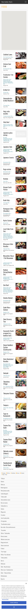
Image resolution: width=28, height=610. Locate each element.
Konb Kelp (6, 200)
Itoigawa (4, 521)
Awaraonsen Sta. (7, 68)
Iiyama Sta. (6, 367)
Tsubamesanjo (5, 524)
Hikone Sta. (6, 79)
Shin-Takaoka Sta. (7, 140)
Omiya (3, 485)
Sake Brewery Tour (7, 320)
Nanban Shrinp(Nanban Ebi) (7, 272)
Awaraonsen (5, 545)
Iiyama (3, 515)
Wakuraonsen (5, 539)
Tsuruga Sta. (6, 105)
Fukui (2, 548)
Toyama (3, 530)
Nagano (3, 512)
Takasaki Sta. (6, 249)
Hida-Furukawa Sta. (8, 124)
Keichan (5, 179)
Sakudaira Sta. (6, 365)
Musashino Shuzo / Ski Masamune (8, 257)
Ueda (2, 509)
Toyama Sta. (6, 139)
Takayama (4, 558)
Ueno (2, 481)
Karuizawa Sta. (6, 364)
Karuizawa (4, 503)
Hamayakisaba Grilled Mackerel (8, 99)
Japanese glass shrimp (8, 134)
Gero (2, 561)
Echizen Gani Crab (7, 65)
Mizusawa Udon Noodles (8, 245)
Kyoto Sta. (5, 223)
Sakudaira (4, 506)
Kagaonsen (4, 542)
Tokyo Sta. (5, 407)
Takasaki (4, 497)
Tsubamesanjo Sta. (8, 116)
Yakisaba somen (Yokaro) (8, 452)
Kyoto (3, 579)
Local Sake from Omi (8, 230)
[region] (14, 595)
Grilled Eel (6, 90)
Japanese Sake (7, 147)
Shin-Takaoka (5, 533)
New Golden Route (7, 2)
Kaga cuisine (7, 169)
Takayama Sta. (6, 125)
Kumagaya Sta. (7, 213)
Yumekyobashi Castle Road (7, 464)
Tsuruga (3, 552)
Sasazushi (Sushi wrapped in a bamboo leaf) (8, 333)
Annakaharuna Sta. (8, 418)
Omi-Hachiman (5, 567)
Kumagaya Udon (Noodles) (8, 209)
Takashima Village (6, 382)
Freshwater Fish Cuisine (8, 76)
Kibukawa (4, 576)
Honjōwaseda (5, 491)
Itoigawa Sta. (6, 150)
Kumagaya (4, 488)
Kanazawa (4, 536)
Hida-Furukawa (6, 555)
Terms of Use (5, 599)
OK (14, 607)
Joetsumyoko (5, 518)
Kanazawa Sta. (6, 162)
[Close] (26, 583)
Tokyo (3, 478)
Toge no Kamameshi (6, 414)
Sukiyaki (5, 373)
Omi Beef (6, 285)
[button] (11, 33)
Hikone (3, 564)
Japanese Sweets (8, 157)
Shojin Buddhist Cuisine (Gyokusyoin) (8, 347)
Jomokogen (4, 494)
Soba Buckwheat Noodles (8, 360)
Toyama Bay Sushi (7, 426)
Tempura (5, 405)
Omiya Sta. (5, 92)
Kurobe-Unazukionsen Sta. (7, 138)
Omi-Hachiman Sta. (8, 57)
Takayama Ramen (8, 393)
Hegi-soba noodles (6, 112)
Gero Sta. (5, 181)
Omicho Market (8, 298)
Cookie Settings (14, 602)
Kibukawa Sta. (8, 238)
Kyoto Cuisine (7, 220)
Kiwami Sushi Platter (7, 188)
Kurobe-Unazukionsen (8, 527)
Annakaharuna (5, 500)
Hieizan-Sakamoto (7, 570)
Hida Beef (6, 122)
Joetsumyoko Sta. (7, 149)
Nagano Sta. (6, 312)
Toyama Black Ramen (7, 440)
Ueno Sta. (11, 407)
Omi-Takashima (6, 573)
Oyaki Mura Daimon (6, 308)
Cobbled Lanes (7, 54)
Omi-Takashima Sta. (8, 83)
